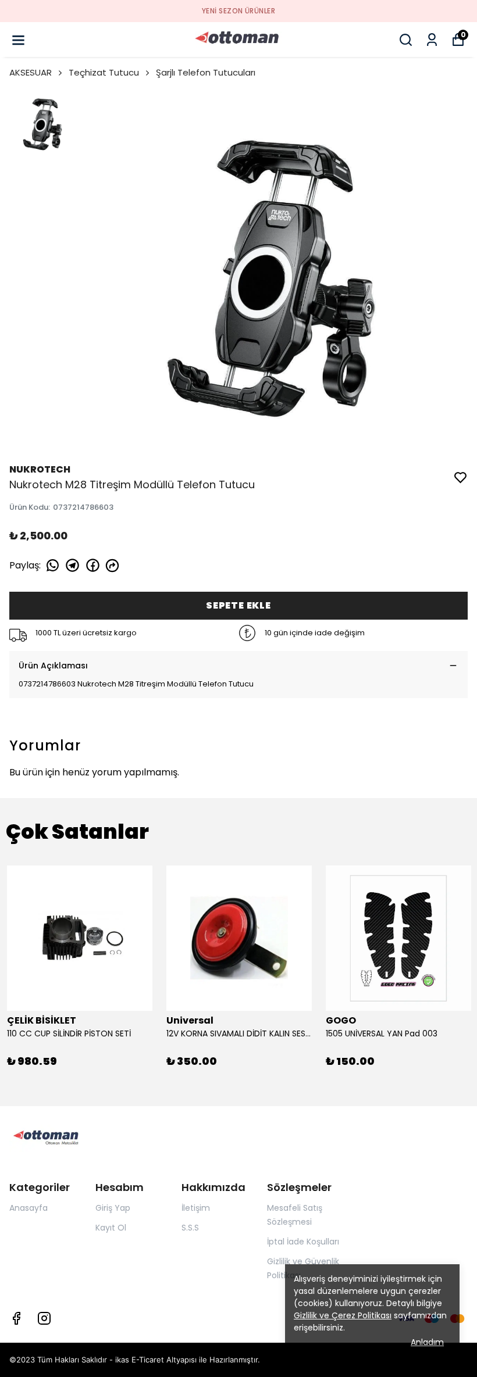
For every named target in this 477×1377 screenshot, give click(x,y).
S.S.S (190, 1227)
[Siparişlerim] (432, 40)
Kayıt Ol (110, 1227)
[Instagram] (44, 1318)
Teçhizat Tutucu (104, 72)
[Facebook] (16, 1318)
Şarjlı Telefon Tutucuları (205, 72)
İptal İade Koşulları (303, 1241)
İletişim (195, 1208)
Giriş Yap (112, 1208)
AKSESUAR (30, 72)
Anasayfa (28, 1208)
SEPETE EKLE (238, 605)
